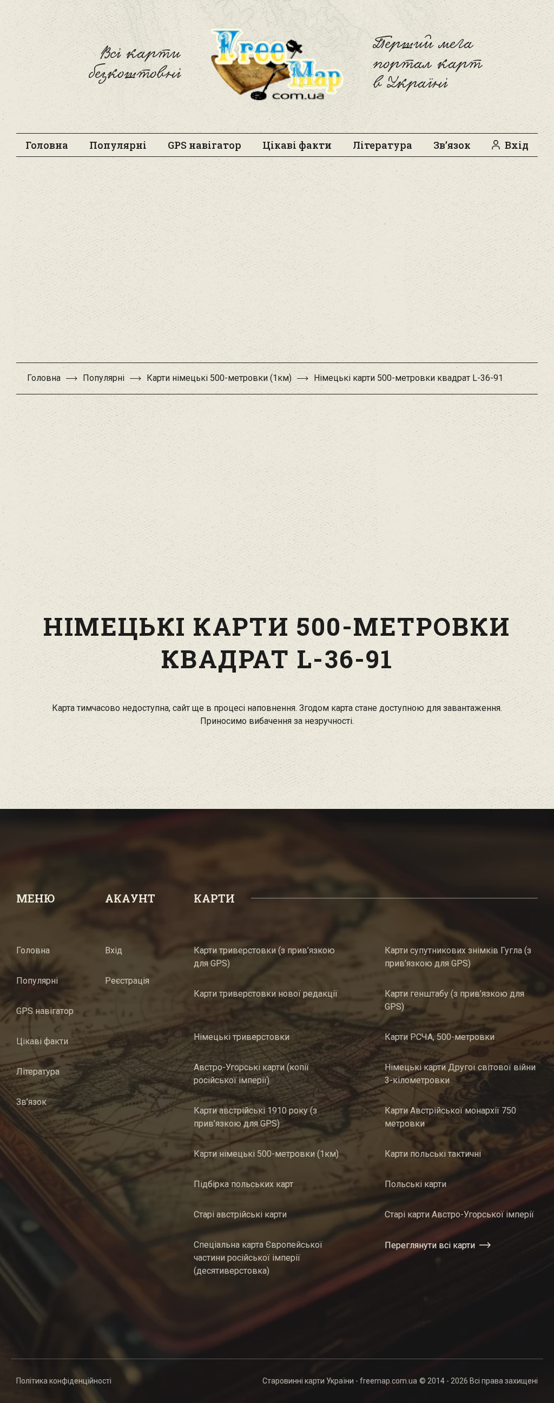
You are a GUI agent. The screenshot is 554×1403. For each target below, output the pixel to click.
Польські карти (415, 1184)
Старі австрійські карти (240, 1214)
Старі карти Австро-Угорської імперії (459, 1214)
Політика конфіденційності (63, 1380)
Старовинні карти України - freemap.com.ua (339, 1380)
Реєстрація (127, 981)
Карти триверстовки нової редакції (266, 994)
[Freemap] (277, 64)
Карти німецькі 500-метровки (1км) (219, 378)
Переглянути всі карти (430, 1245)
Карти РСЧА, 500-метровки (439, 1037)
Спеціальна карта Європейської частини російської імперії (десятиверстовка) (258, 1258)
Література (382, 145)
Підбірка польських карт (243, 1184)
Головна (46, 145)
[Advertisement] (277, 265)
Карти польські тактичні (433, 1154)
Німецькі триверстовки (241, 1037)
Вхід (517, 145)
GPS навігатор (204, 145)
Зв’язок (452, 145)
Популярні (118, 145)
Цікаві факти (297, 145)
